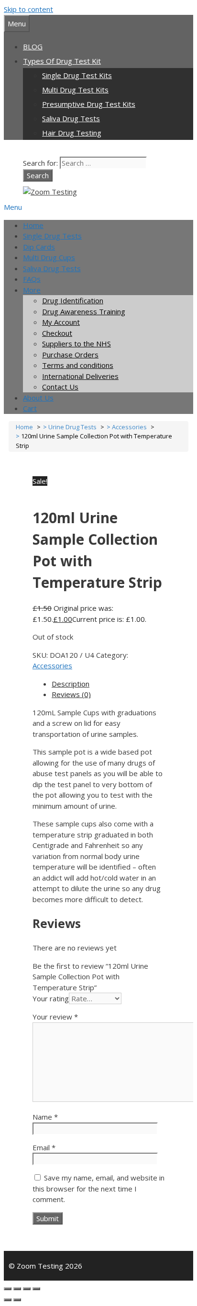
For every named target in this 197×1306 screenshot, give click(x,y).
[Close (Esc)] (36, 1288)
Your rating (51, 998)
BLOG (33, 46)
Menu (13, 207)
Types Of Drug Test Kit (62, 61)
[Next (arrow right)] (17, 1299)
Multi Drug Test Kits (75, 89)
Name (45, 1117)
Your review (55, 1016)
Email (44, 1147)
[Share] (27, 1288)
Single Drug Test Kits (77, 75)
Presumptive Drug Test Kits (88, 104)
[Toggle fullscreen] (17, 1288)
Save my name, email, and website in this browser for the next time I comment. (98, 1188)
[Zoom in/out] (7, 1288)
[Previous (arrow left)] (7, 1299)
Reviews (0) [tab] (71, 694)
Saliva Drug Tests (71, 118)
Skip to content (28, 9)
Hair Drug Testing (71, 132)
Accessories (52, 665)
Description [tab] (70, 683)
